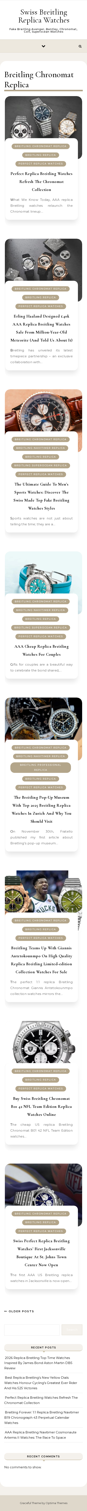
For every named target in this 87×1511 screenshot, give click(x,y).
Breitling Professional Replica (40, 767)
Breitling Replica (40, 155)
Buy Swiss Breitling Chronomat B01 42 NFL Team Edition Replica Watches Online (41, 1106)
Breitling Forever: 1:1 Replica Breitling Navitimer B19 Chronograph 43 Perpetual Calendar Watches (41, 1417)
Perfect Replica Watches (41, 163)
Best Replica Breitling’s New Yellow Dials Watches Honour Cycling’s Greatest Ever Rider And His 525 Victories (40, 1383)
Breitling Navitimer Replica (40, 447)
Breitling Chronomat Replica (41, 146)
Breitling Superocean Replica (40, 465)
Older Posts (20, 1311)
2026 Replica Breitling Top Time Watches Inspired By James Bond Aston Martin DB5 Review (38, 1363)
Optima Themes (56, 1503)
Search (72, 1330)
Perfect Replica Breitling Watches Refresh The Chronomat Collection (42, 181)
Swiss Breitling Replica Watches (43, 16)
